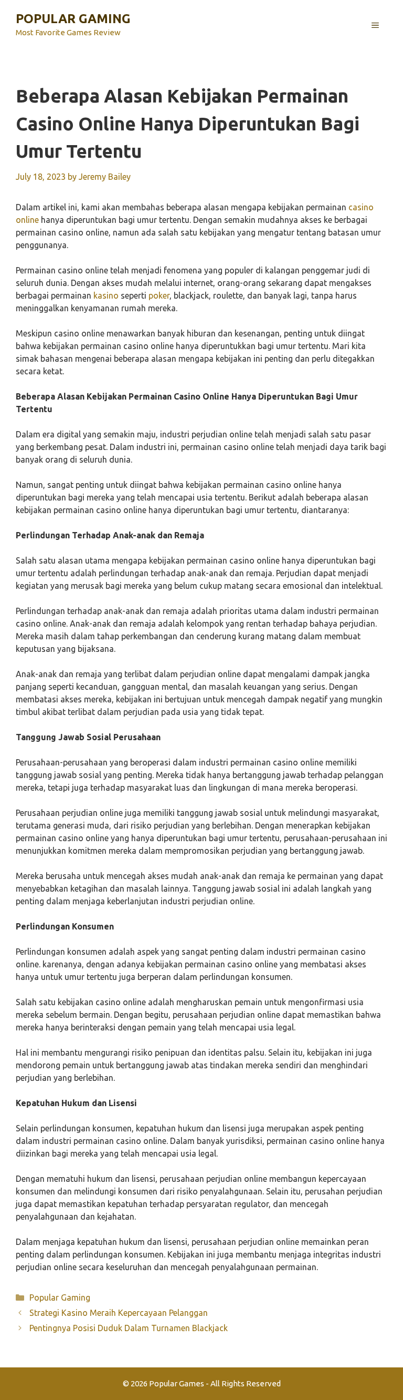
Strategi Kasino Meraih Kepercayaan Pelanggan (118, 1312)
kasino (106, 295)
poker (159, 295)
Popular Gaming (73, 19)
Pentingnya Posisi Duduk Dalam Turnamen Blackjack (128, 1328)
